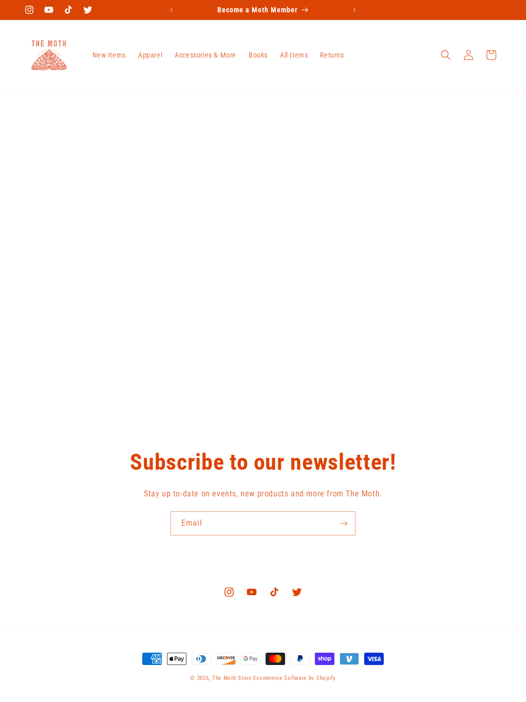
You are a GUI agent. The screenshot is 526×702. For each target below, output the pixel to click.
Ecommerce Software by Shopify (294, 678)
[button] (446, 55)
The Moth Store (232, 678)
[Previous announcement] (171, 10)
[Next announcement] (354, 10)
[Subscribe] (343, 523)
